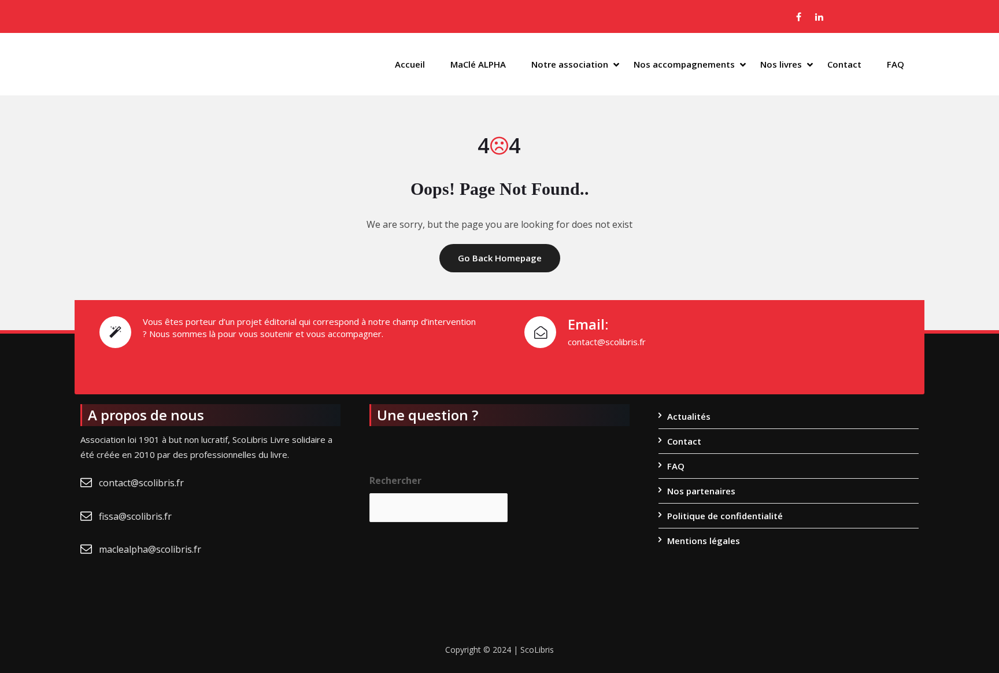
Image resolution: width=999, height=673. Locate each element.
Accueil (410, 64)
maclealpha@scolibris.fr (150, 549)
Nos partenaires (701, 491)
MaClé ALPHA (478, 64)
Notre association (569, 64)
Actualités (689, 416)
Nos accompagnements (684, 64)
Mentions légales (703, 540)
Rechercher (395, 480)
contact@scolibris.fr (141, 482)
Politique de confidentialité (725, 516)
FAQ (895, 64)
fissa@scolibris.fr (135, 516)
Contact (844, 64)
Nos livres (781, 64)
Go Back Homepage (500, 258)
